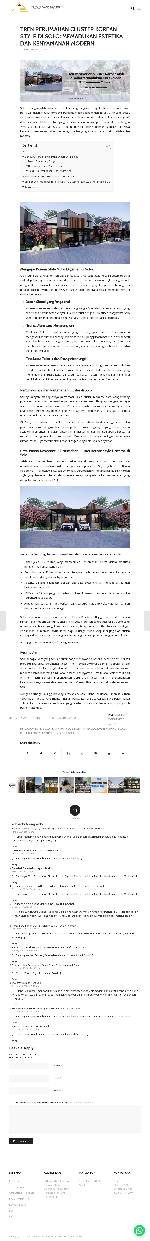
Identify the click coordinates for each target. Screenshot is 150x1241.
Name (58, 1065)
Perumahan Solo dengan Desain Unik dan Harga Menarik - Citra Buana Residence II (58, 886)
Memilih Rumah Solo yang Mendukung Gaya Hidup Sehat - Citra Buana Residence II (58, 828)
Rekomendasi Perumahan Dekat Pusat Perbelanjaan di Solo (45, 965)
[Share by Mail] (123, 753)
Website (58, 1090)
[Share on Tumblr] (82, 753)
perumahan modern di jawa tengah (73, 728)
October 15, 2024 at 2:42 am (25, 1029)
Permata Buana (18, 1204)
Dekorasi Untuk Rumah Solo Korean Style (35, 850)
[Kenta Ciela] (36, 8)
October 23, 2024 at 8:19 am (25, 986)
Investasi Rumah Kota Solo (27, 982)
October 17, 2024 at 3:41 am (25, 1011)
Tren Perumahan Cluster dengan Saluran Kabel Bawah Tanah (46, 1008)
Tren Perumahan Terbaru (34, 49)
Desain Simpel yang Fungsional (44, 161)
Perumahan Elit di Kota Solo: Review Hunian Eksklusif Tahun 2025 (48, 947)
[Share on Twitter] (41, 753)
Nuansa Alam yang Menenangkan (45, 166)
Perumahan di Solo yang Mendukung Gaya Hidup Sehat (43, 903)
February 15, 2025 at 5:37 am (26, 928)
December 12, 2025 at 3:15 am (26, 889)
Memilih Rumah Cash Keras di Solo (31, 1026)
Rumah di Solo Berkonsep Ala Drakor (32, 868)
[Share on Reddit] (109, 753)
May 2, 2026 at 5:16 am (22, 871)
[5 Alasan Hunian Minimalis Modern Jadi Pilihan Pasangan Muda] (99, 785)
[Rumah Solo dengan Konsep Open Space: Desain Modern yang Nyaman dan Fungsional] (17, 785)
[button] (139, 1230)
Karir (11, 1210)
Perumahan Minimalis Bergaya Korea (56, 642)
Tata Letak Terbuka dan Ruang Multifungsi (49, 171)
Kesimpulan (31, 187)
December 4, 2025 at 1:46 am (26, 906)
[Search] (130, 8)
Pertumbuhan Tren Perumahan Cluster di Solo (51, 176)
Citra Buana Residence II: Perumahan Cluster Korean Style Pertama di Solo (67, 181)
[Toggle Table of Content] (106, 146)
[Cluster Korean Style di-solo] (75, 81)
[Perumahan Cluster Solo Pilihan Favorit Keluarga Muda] (116, 785)
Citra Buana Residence (21, 1192)
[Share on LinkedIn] (68, 753)
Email (57, 1077)
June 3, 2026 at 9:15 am (23, 831)
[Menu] (139, 8)
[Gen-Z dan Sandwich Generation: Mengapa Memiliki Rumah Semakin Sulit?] (66, 785)
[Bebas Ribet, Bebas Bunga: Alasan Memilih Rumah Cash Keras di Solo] (147, 621)
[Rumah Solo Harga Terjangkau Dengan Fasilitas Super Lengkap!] (132, 785)
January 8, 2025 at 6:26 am (24, 950)
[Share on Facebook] (27, 753)
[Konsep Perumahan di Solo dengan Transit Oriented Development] (34, 785)
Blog (11, 1216)
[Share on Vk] (95, 753)
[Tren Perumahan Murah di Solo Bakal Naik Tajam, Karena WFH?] (83, 785)
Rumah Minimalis (30, 733)
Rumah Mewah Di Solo (110, 728)
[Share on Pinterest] (54, 753)
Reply (14, 846)
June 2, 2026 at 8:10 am (23, 853)
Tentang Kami (16, 1187)
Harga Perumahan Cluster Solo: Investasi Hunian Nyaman (44, 925)
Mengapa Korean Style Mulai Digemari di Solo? (51, 156)
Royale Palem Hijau (20, 1198)
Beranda (14, 1181)
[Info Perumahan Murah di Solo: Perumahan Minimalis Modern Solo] (50, 785)
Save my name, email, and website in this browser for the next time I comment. (54, 1102)
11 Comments (40, 718)
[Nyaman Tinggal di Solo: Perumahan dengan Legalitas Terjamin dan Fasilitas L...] (3, 621)
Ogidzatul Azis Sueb (66, 718)
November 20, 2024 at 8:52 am (26, 968)
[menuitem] (130, 8)
